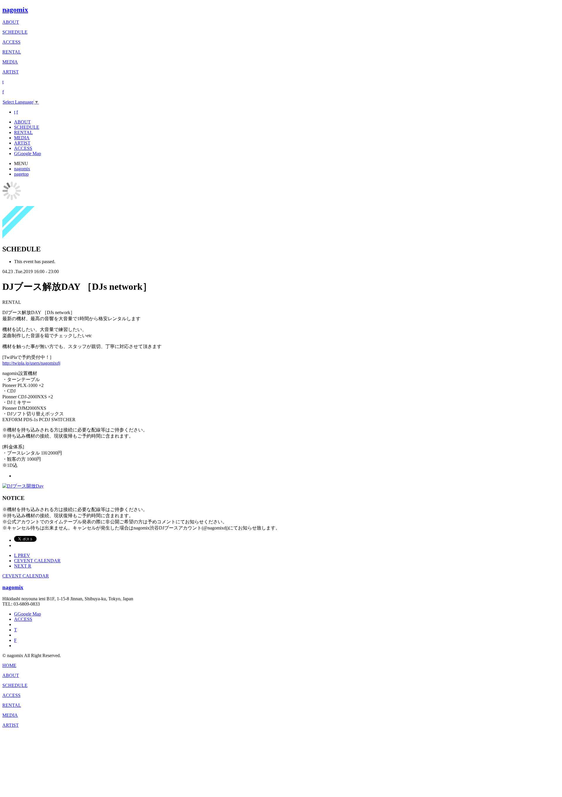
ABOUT (10, 22)
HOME (9, 665)
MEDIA (10, 61)
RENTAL (11, 51)
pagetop (21, 174)
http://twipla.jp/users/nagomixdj (31, 363)
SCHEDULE (15, 32)
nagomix (15, 9)
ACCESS (11, 42)
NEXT (22, 565)
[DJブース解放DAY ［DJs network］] (23, 486)
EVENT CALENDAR (37, 560)
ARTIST (10, 71)
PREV (22, 555)
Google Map (27, 153)
